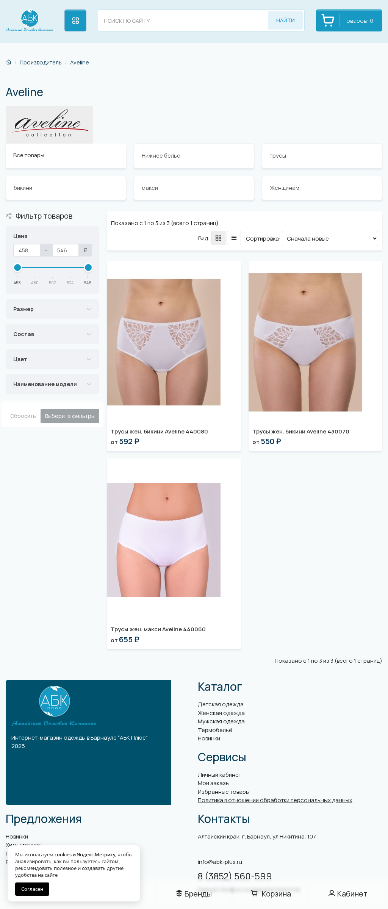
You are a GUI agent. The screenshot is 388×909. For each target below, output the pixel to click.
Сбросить (23, 415)
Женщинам (284, 188)
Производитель (41, 62)
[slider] (17, 267)
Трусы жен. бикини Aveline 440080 (159, 431)
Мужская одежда (221, 721)
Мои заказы (214, 783)
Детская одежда (221, 704)
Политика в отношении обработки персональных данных (275, 800)
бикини (23, 188)
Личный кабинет (219, 775)
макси (150, 188)
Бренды (198, 894)
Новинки (209, 738)
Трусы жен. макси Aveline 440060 (158, 629)
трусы (278, 156)
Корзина (276, 894)
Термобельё (215, 730)
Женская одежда (221, 713)
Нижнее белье (161, 156)
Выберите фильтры (70, 415)
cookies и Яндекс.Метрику (85, 854)
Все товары (28, 155)
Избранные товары (224, 792)
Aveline (79, 62)
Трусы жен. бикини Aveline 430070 (300, 431)
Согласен (32, 889)
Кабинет (352, 894)
